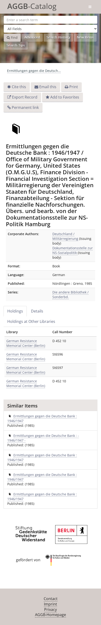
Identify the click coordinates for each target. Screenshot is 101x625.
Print (73, 86)
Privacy (50, 609)
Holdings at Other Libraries (31, 321)
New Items (85, 37)
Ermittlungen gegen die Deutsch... (34, 70)
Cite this (19, 86)
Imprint (50, 604)
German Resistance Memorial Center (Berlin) (25, 343)
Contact (51, 598)
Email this (47, 86)
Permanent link (25, 107)
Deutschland (65, 236)
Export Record (24, 97)
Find (14, 37)
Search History (58, 37)
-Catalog (31, 5)
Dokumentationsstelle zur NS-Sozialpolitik (72, 250)
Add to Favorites (64, 97)
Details (37, 311)
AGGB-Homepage (50, 614)
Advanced (32, 37)
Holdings (15, 311)
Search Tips (16, 45)
